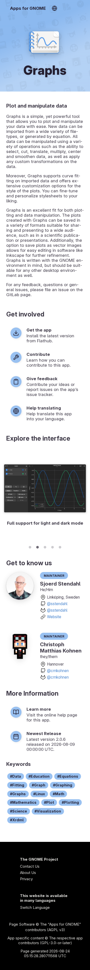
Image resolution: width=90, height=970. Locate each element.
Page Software (22, 924)
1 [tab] (30, 546)
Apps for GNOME (28, 8)
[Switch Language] (54, 8)
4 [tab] (52, 546)
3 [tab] (45, 546)
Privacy (26, 878)
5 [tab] (60, 546)
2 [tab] (37, 546)
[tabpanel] (45, 495)
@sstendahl (57, 603)
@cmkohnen (58, 670)
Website (54, 616)
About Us (28, 872)
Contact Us (30, 866)
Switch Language (35, 907)
